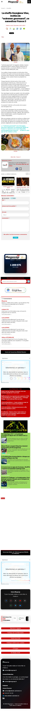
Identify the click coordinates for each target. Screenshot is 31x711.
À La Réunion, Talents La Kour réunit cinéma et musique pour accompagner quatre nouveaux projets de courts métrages (13, 413)
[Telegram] (15, 605)
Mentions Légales (15, 628)
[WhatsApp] (11, 605)
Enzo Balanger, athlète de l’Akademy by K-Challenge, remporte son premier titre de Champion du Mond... (17, 483)
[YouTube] (20, 601)
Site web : (4, 212)
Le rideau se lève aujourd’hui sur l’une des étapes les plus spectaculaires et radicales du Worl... (19, 460)
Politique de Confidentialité (15, 632)
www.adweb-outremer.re (12, 695)
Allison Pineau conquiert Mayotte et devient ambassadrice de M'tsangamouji (14, 446)
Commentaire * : (6, 218)
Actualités (8, 8)
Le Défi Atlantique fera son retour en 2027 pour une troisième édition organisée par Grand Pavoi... (18, 439)
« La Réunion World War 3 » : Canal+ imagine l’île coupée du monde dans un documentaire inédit (8, 191)
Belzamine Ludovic (7, 160)
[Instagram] (11, 601)
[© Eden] (15, 43)
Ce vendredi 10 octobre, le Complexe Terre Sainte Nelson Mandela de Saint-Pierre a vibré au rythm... (18, 471)
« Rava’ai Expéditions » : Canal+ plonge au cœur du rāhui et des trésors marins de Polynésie (14, 403)
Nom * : (3, 200)
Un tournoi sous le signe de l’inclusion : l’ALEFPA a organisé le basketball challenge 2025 (15, 467)
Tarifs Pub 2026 (15, 638)
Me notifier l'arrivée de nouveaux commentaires (15, 234)
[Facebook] (6, 601)
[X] (15, 601)
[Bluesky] (20, 605)
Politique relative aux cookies (15, 642)
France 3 (18, 157)
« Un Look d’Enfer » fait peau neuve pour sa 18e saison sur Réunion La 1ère (14, 407)
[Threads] (25, 601)
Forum (3, 498)
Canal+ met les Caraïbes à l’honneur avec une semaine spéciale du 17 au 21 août (13, 392)
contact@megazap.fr (11, 670)
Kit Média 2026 (15, 653)
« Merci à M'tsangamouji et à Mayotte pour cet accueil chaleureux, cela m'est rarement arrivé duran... (19, 450)
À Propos (15, 648)
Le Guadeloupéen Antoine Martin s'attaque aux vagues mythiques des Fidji (15, 457)
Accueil (3, 8)
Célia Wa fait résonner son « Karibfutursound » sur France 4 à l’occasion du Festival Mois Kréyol (23, 190)
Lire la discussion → (7, 306)
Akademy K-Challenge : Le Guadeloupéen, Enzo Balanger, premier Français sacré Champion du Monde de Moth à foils (15, 479)
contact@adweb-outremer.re (13, 690)
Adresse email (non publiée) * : (9, 206)
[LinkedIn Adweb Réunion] (3, 698)
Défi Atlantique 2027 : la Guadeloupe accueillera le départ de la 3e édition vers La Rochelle (14, 435)
